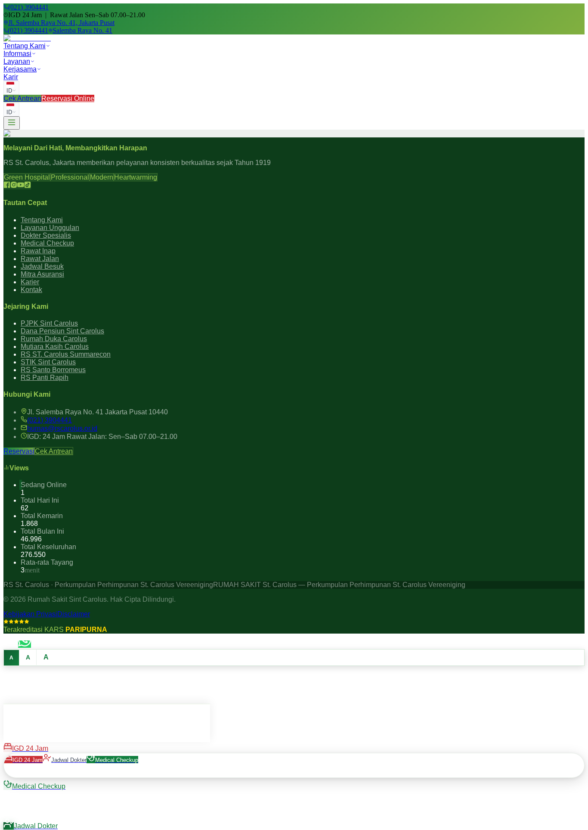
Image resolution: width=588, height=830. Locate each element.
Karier (30, 282)
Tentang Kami (24, 46)
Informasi (17, 53)
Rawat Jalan (40, 258)
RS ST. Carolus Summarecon (66, 354)
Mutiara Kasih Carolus (55, 346)
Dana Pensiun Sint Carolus (62, 331)
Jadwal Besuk (42, 266)
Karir (10, 77)
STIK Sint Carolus (48, 362)
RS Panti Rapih (44, 377)
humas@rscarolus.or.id (62, 428)
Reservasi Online (67, 98)
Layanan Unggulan (50, 227)
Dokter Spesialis (46, 235)
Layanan (16, 61)
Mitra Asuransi (42, 274)
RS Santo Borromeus (53, 369)
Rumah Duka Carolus (54, 338)
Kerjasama (20, 69)
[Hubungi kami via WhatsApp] (24, 644)
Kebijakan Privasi (30, 614)
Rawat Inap (38, 251)
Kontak (31, 289)
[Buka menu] (11, 123)
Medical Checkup (47, 243)
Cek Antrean (22, 98)
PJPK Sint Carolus (49, 323)
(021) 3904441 (49, 420)
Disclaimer (73, 614)
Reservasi (18, 451)
